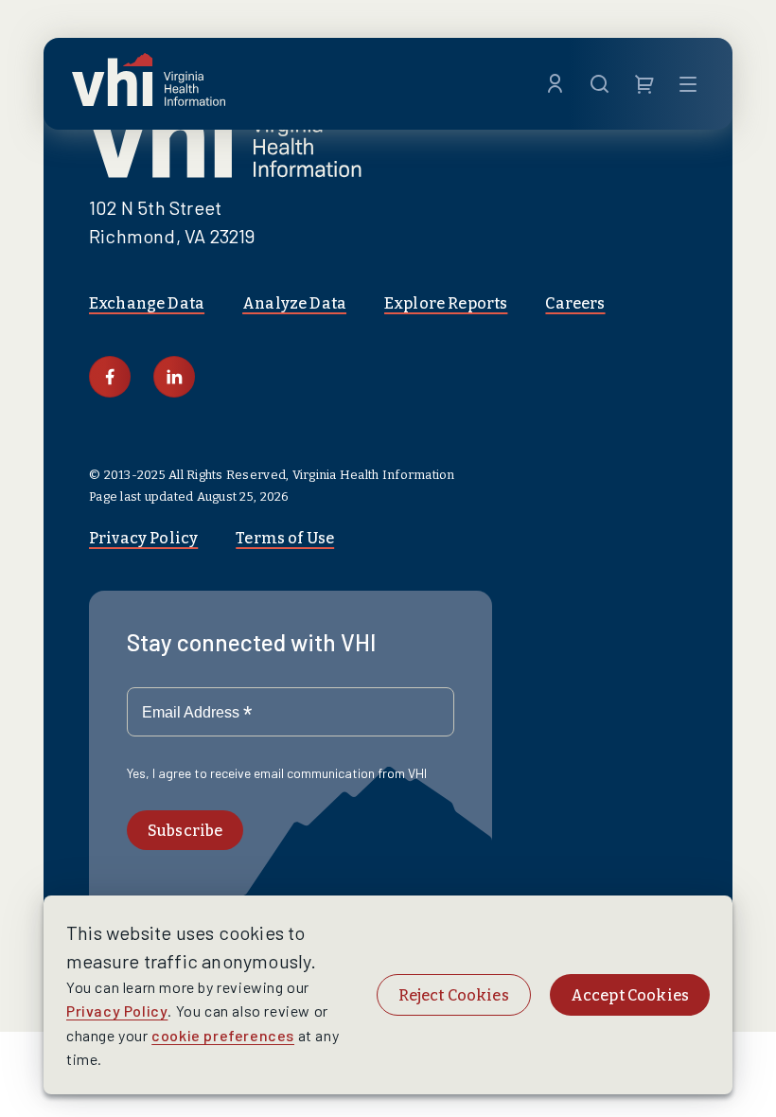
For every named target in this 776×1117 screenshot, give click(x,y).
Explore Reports (445, 303)
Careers (575, 303)
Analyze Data (294, 303)
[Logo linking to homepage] (148, 84)
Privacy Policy (143, 538)
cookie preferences (222, 1035)
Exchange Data (146, 303)
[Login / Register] (555, 84)
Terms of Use (285, 538)
